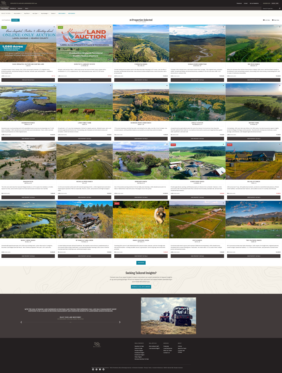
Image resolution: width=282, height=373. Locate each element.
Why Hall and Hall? (154, 346)
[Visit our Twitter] (103, 370)
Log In (273, 3)
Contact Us (166, 352)
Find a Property (4, 8)
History (180, 346)
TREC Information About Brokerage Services (120, 367)
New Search (71, 13)
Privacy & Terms (148, 367)
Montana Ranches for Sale (142, 359)
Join (277, 3)
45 (51, 176)
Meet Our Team (167, 350)
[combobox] (17, 13)
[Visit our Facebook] (100, 370)
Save (61, 13)
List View (267, 20)
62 (277, 118)
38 (108, 176)
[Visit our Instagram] (96, 370)
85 (164, 59)
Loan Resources (167, 348)
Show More (141, 262)
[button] (27, 13)
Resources (239, 3)
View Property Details (141, 80)
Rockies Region (139, 350)
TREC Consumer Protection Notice (100, 367)
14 (108, 59)
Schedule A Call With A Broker (141, 286)
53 (164, 118)
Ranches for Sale (139, 346)
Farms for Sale (138, 348)
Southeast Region (139, 352)
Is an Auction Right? (154, 348)
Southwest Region (139, 354)
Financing (166, 346)
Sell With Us (13, 8)
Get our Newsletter (254, 3)
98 (51, 118)
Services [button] (20, 8)
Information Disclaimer (137, 367)
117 (108, 235)
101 (277, 235)
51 (108, 118)
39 (51, 59)
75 (277, 176)
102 (164, 176)
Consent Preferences (157, 367)
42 (164, 235)
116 (220, 176)
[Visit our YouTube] (93, 370)
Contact (246, 3)
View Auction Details (28, 80)
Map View (276, 20)
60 (51, 235)
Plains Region (138, 357)
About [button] (26, 8)
